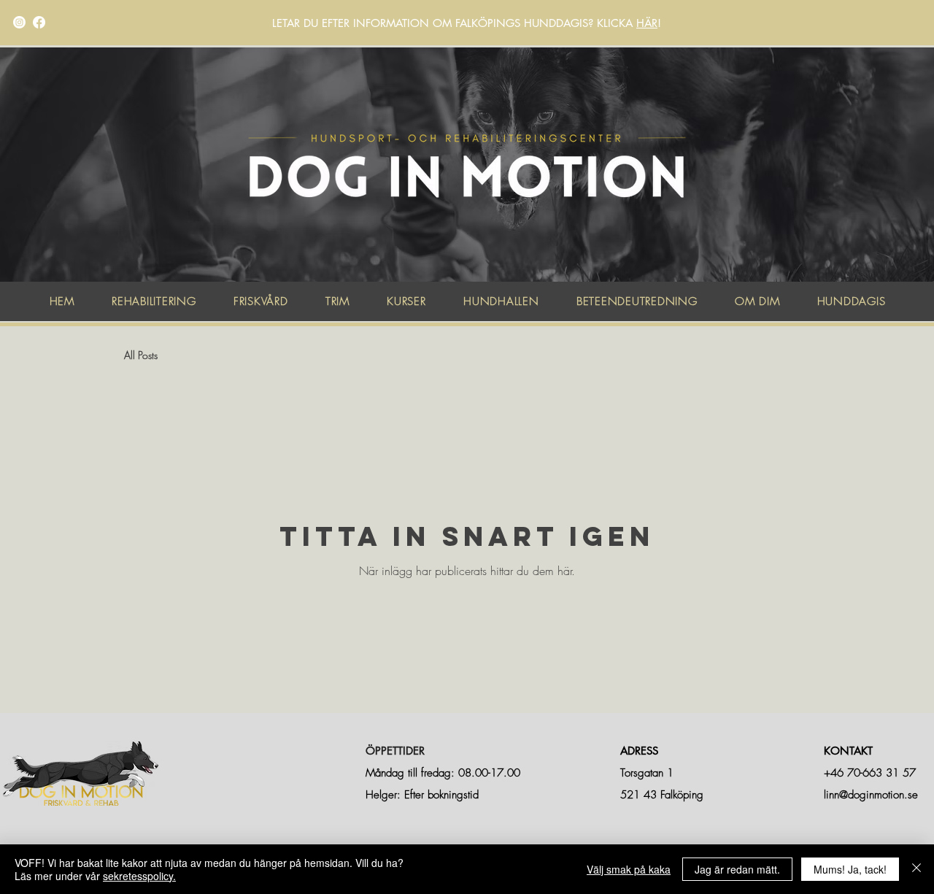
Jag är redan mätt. (737, 869)
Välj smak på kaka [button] (629, 869)
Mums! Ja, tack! (850, 869)
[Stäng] (916, 869)
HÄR (646, 23)
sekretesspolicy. (139, 875)
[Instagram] (19, 22)
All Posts (141, 355)
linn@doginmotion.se (871, 794)
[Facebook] (39, 22)
